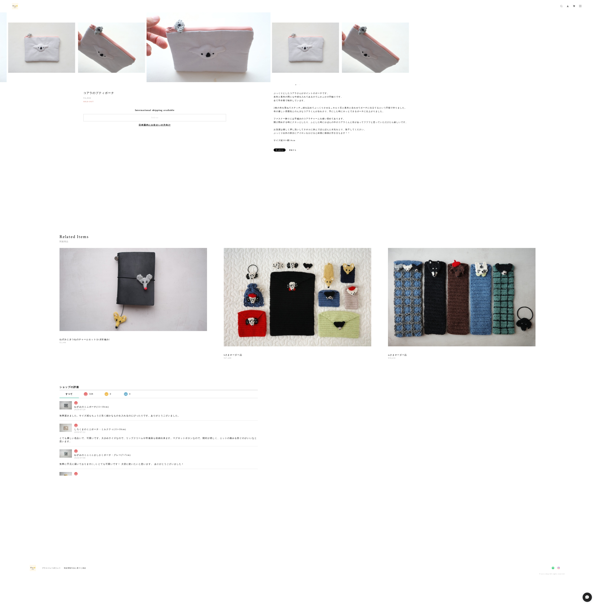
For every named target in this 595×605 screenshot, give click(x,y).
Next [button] (590, 47)
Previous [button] (4, 47)
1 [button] (295, 84)
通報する (292, 150)
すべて (69, 394)
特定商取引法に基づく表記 (75, 568)
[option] (297, 47)
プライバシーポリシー (51, 568)
